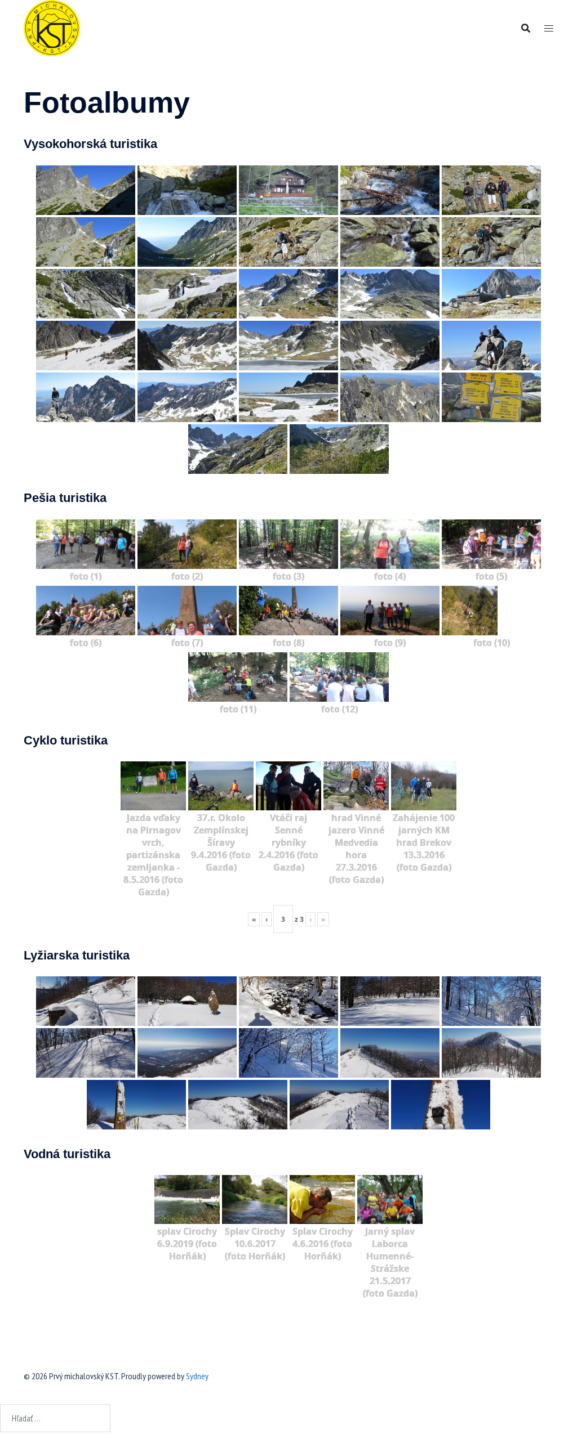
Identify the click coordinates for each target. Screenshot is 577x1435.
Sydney (197, 1376)
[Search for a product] (525, 28)
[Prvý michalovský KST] (52, 27)
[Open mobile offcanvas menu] (548, 28)
